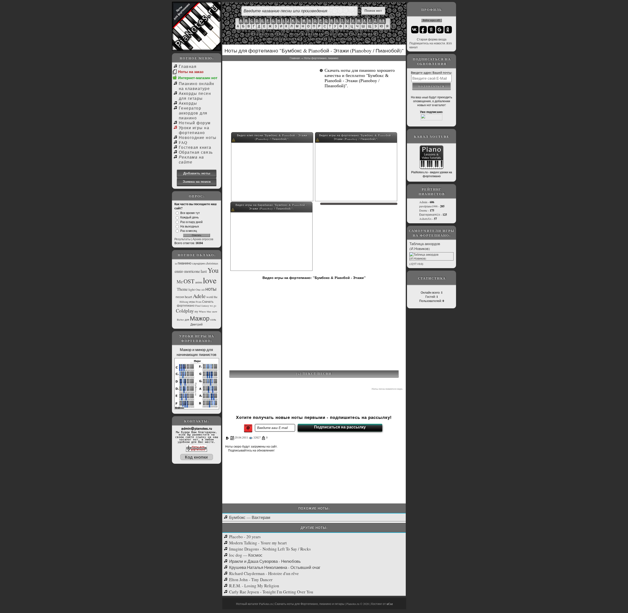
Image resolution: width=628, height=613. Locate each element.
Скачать (207, 301)
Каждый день (189, 217)
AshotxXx (425, 219)
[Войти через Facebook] (423, 29)
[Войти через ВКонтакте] (415, 29)
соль (213, 319)
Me (180, 281)
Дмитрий (196, 324)
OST (189, 281)
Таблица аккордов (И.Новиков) (424, 246)
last (204, 271)
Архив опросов (203, 239)
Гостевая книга (195, 147)
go (215, 305)
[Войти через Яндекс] (431, 29)
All (203, 289)
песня (180, 297)
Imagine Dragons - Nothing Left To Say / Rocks (270, 549)
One (198, 289)
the (215, 297)
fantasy (205, 305)
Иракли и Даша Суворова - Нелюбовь (265, 561)
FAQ (183, 142)
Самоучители (319, 39)
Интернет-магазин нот (197, 78)
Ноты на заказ (190, 72)
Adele (199, 296)
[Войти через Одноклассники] (448, 29)
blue (209, 311)
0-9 (381, 21)
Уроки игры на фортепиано (194, 130)
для (187, 319)
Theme (182, 289)
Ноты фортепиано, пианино (321, 58)
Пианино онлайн (266, 34)
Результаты (182, 239)
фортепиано (186, 305)
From (198, 301)
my (196, 311)
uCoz (390, 604)
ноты (210, 289)
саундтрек (198, 263)
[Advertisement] (271, 98)
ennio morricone (187, 271)
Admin (423, 202)
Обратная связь (196, 152)
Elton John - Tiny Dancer (251, 579)
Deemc (423, 210)
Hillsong (184, 301)
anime (198, 282)
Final (198, 305)
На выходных (189, 226)
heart (188, 296)
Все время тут (190, 213)
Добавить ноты (196, 173)
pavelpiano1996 (428, 206)
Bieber (180, 319)
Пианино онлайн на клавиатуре (196, 86)
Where (202, 311)
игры (192, 301)
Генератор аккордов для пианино (193, 112)
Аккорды (188, 103)
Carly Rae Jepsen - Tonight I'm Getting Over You (271, 592)
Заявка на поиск (197, 181)
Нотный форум (195, 122)
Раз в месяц (188, 231)
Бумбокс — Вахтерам (249, 517)
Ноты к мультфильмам (353, 34)
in (176, 263)
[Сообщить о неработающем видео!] (234, 141)
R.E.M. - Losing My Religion (254, 585)
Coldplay (185, 310)
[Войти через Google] (440, 29)
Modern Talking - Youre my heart (258, 543)
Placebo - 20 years (245, 536)
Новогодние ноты (197, 137)
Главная (187, 66)
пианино (184, 263)
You (213, 270)
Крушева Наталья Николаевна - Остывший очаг (274, 567)
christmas (212, 263)
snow (214, 311)
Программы (350, 39)
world (209, 297)
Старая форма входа (431, 39)
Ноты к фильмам (307, 34)
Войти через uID (431, 20)
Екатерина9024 (429, 214)
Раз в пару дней (191, 222)
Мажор (199, 318)
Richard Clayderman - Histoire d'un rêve (264, 573)
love (210, 280)
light (191, 289)
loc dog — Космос (245, 555)
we (211, 305)
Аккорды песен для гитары (195, 96)
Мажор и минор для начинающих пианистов (196, 352)
